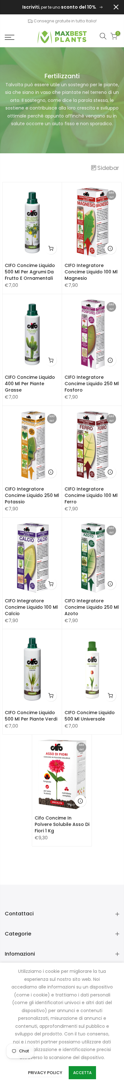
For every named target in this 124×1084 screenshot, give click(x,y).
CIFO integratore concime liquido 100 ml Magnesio (91, 271)
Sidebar (108, 168)
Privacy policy (45, 1073)
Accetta (82, 1072)
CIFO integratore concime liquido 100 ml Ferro (91, 495)
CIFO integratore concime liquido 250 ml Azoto (92, 607)
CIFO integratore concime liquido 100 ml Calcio (31, 607)
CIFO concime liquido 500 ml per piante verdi (31, 715)
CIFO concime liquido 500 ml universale (90, 715)
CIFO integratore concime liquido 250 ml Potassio (32, 495)
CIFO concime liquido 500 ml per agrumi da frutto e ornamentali (30, 271)
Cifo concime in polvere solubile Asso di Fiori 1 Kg (62, 824)
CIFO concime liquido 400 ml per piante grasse (30, 383)
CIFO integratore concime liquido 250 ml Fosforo (92, 383)
